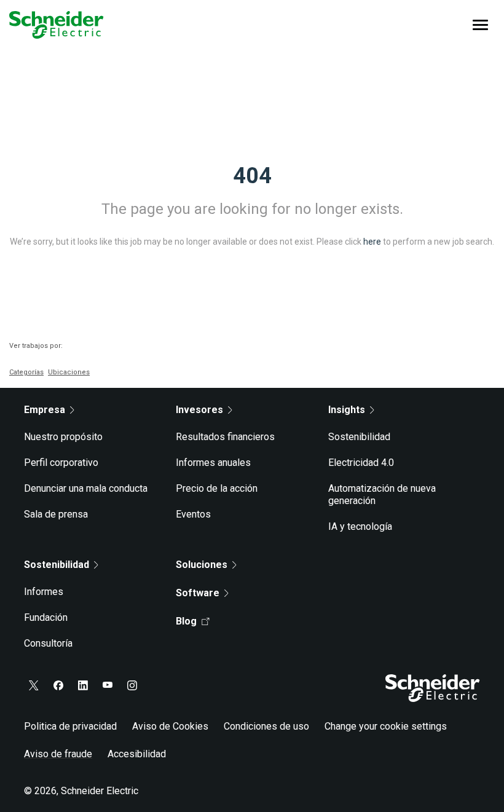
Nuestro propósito (63, 437)
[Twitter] (34, 685)
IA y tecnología (360, 526)
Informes (43, 591)
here (372, 241)
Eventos (193, 514)
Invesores (199, 410)
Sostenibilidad (359, 437)
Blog (186, 621)
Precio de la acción (217, 488)
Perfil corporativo (61, 462)
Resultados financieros (225, 437)
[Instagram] (132, 685)
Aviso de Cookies (170, 726)
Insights (346, 410)
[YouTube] (107, 685)
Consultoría (48, 643)
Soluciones (201, 564)
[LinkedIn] (83, 685)
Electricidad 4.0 (361, 462)
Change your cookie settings (386, 726)
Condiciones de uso (266, 726)
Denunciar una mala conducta (86, 488)
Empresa (44, 410)
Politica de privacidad (70, 726)
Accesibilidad (137, 754)
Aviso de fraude (58, 754)
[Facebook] (58, 685)
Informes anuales (213, 462)
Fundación (46, 617)
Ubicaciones (69, 372)
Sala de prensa (56, 514)
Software (197, 593)
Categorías (26, 372)
